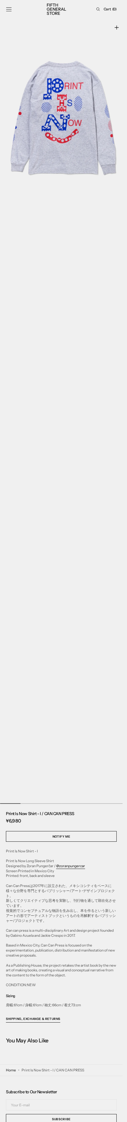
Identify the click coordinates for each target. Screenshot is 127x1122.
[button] (8, 9)
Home (11, 1070)
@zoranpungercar (70, 866)
